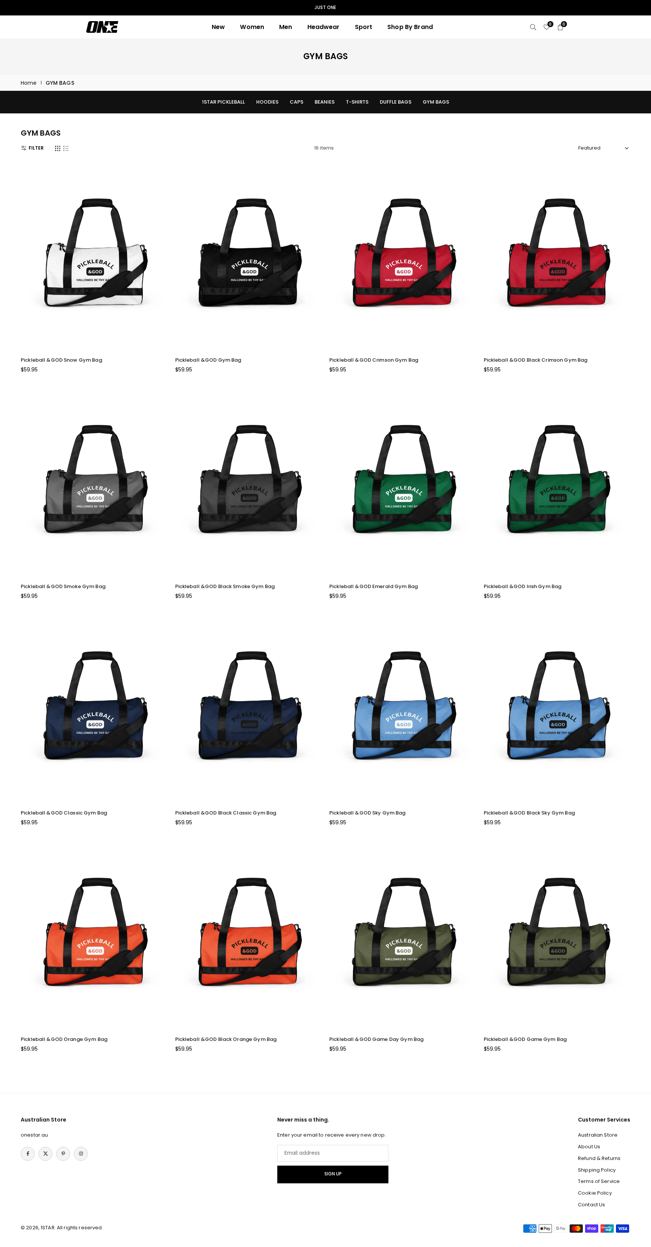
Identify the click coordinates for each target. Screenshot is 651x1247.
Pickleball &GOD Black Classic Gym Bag (226, 812)
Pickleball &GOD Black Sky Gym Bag (529, 812)
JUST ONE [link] (325, 8)
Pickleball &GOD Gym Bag (208, 360)
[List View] (66, 148)
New (218, 27)
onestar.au (34, 1134)
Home (29, 83)
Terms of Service (599, 1181)
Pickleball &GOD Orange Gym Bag (64, 1039)
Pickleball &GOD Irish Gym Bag (523, 586)
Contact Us (591, 1204)
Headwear (323, 27)
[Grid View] (57, 148)
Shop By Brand (410, 27)
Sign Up (333, 1174)
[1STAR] (102, 26)
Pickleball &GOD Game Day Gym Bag (376, 1039)
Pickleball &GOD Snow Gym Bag (61, 360)
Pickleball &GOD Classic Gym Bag (64, 812)
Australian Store (597, 1134)
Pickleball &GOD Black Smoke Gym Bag (225, 586)
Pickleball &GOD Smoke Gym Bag (63, 586)
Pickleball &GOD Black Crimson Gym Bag (536, 360)
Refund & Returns (599, 1158)
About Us (589, 1146)
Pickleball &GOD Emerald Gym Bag (373, 586)
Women (252, 27)
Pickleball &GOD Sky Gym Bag (367, 812)
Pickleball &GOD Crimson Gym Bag (373, 360)
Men (285, 27)
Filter (36, 148)
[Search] (533, 27)
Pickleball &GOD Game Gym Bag (525, 1039)
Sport (364, 27)
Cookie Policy (595, 1193)
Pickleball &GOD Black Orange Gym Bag (226, 1039)
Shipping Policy (597, 1170)
